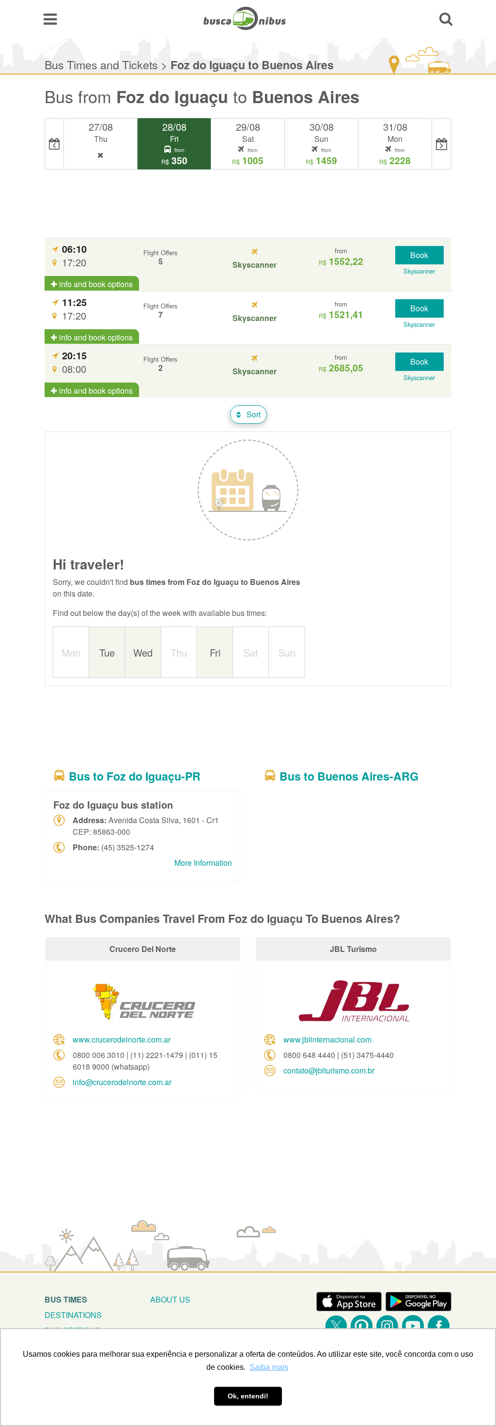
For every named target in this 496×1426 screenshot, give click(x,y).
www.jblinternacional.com (327, 1039)
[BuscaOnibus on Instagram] (387, 1326)
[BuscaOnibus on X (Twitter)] (336, 1326)
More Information (203, 862)
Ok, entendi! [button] (248, 1396)
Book (419, 255)
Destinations (73, 1314)
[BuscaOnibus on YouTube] (413, 1326)
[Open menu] (50, 18)
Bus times (66, 1299)
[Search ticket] (446, 18)
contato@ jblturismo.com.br (328, 1070)
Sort (253, 414)
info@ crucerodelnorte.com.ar (122, 1082)
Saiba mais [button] (268, 1367)
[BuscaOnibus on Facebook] (438, 1326)
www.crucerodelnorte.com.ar (121, 1039)
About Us (170, 1299)
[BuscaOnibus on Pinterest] (361, 1326)
